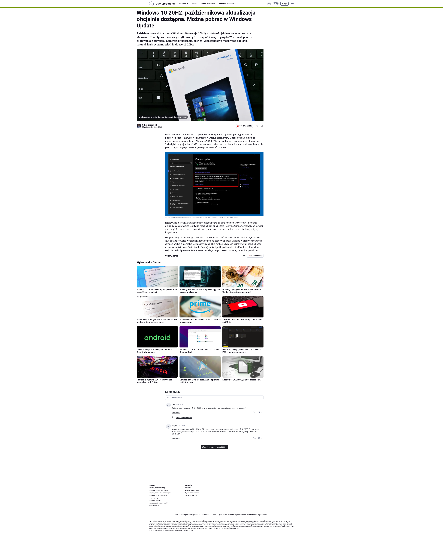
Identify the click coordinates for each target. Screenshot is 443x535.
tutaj (175, 232)
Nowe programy (154, 505)
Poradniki (188, 488)
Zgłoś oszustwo (208, 4)
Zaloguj (284, 4)
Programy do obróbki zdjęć (157, 488)
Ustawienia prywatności (257, 515)
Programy (183, 4)
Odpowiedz (176, 412)
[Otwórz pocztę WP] (269, 4)
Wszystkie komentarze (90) (213, 447)
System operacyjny (191, 495)
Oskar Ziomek (148, 125)
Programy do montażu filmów (158, 495)
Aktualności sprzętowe (192, 490)
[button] (275, 3)
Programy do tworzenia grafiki (158, 503)
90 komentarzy (245, 126)
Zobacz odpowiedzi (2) (184, 417)
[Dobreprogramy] (167, 4)
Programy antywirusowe (156, 498)
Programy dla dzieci (155, 500)
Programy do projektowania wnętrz (160, 493)
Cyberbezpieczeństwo (192, 493)
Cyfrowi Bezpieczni (227, 4)
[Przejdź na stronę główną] (151, 5)
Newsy (195, 4)
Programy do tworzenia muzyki (158, 490)
